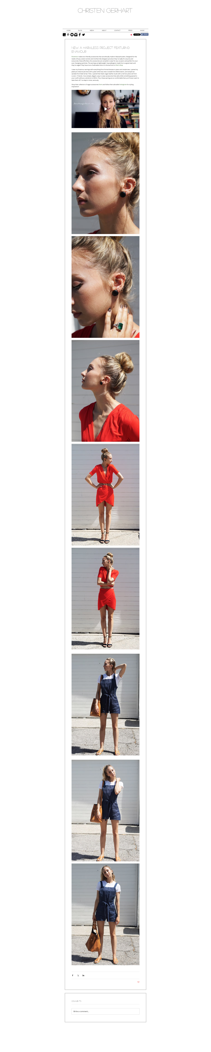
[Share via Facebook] (73, 975)
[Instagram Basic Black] (75, 34)
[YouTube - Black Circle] (72, 34)
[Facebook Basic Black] (79, 34)
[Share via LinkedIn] (83, 975)
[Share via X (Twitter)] (78, 975)
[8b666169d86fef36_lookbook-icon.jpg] (64, 34)
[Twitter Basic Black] (83, 34)
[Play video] (105, 109)
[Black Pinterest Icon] (68, 34)
